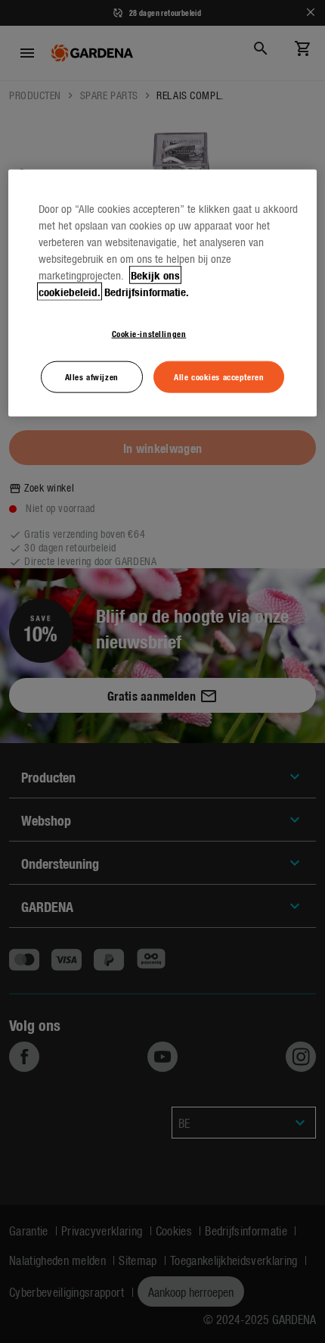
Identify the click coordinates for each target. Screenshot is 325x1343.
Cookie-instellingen (149, 333)
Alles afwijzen (92, 376)
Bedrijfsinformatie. (146, 291)
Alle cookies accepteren (219, 376)
